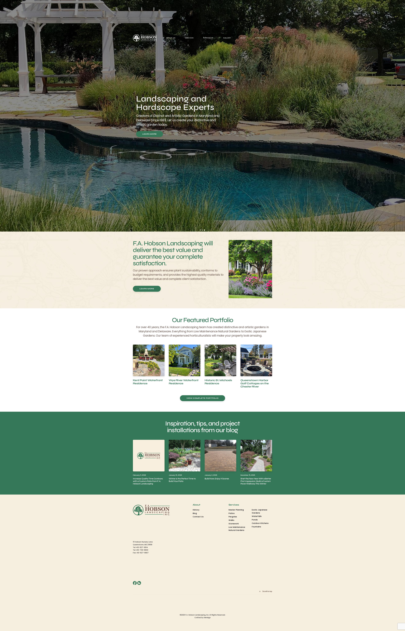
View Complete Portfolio (202, 398)
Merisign (207, 617)
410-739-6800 (142, 550)
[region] (202, 116)
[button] (200, 230)
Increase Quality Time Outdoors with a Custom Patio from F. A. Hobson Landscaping (148, 481)
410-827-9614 (142, 547)
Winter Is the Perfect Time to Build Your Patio (182, 480)
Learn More (149, 134)
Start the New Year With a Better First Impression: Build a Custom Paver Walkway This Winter (255, 481)
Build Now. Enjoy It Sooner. (217, 478)
